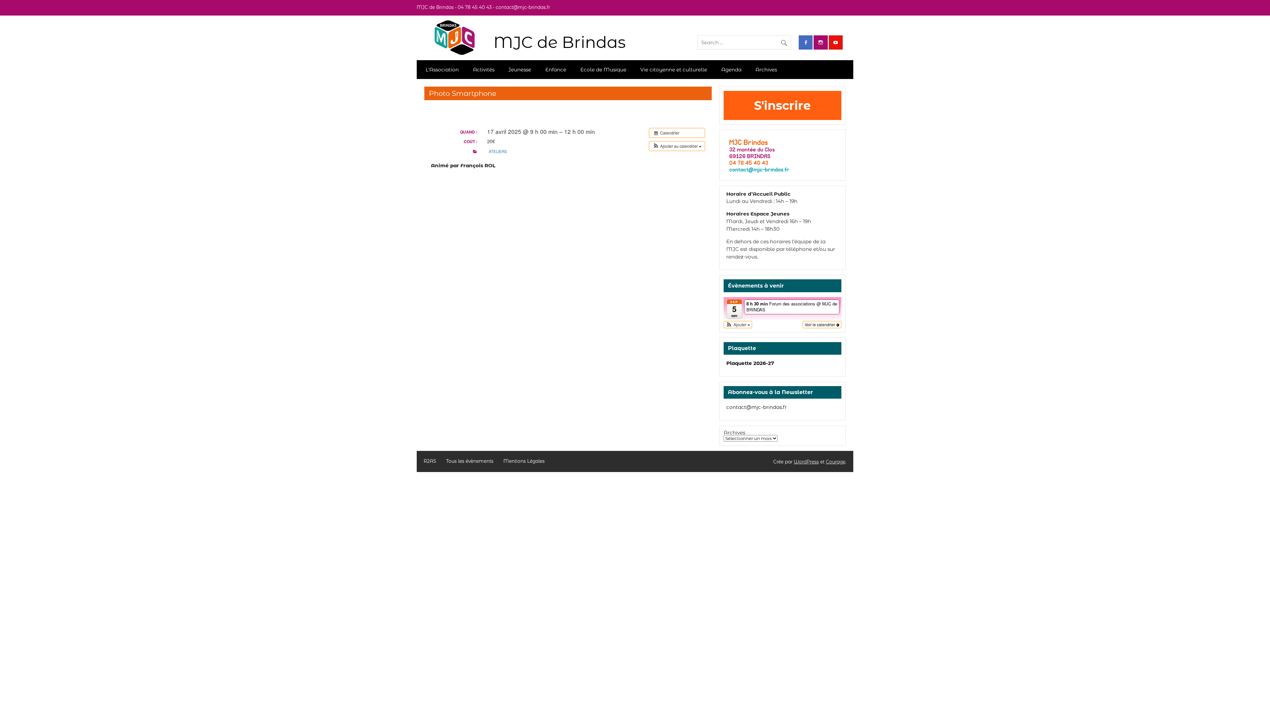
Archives (766, 69)
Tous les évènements (469, 461)
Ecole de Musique (603, 69)
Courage (835, 461)
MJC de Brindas (559, 42)
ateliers (498, 151)
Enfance (555, 69)
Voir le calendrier (820, 324)
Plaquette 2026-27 (750, 363)
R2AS (430, 461)
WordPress (806, 461)
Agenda (731, 69)
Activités (483, 69)
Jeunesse (519, 69)
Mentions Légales (524, 461)
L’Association (442, 69)
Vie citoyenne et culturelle (673, 69)
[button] (677, 146)
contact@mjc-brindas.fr (756, 407)
